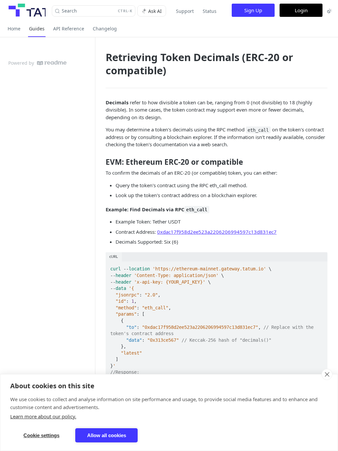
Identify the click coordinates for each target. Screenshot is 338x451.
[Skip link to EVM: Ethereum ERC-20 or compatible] (101, 162)
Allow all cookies (106, 435)
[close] (326, 374)
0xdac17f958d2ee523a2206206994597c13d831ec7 (217, 231)
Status (210, 11)
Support (185, 11)
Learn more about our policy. (43, 416)
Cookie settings (41, 435)
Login (301, 10)
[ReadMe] (52, 62)
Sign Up (253, 10)
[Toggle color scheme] (329, 11)
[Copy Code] (319, 267)
